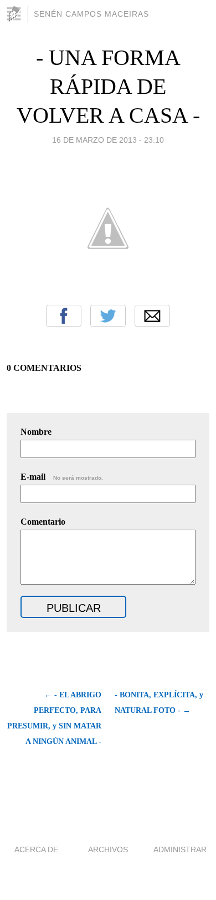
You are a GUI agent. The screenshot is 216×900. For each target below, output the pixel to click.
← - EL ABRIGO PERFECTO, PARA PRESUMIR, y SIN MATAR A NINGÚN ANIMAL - (54, 718)
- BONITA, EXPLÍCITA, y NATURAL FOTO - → (159, 703)
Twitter (108, 316)
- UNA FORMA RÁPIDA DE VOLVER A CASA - (108, 86)
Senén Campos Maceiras (91, 13)
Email (152, 316)
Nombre (36, 431)
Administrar (180, 849)
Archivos (108, 849)
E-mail (61, 476)
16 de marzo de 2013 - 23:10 (108, 139)
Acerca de (36, 849)
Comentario (42, 521)
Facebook (63, 316)
